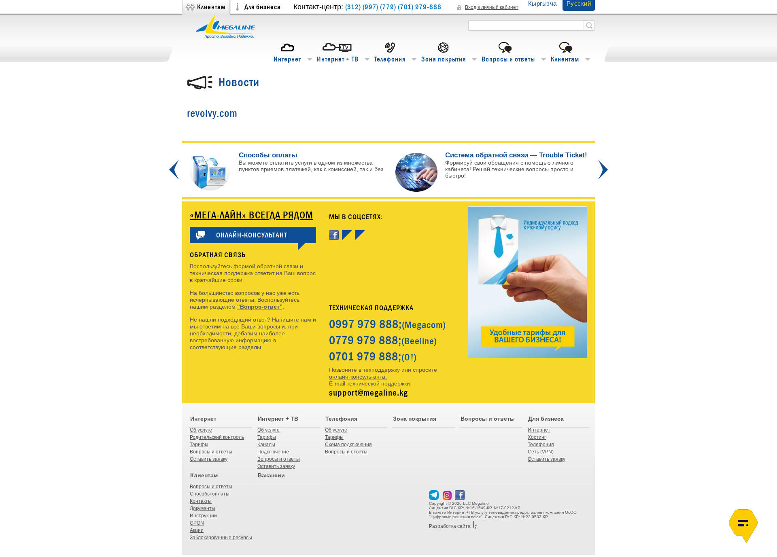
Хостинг (537, 437)
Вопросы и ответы (508, 59)
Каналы (266, 444)
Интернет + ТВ (338, 59)
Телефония (389, 59)
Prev (174, 169)
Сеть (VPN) (541, 452)
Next (603, 169)
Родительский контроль (217, 437)
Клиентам (211, 7)
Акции (197, 530)
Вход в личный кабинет (491, 7)
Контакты (201, 501)
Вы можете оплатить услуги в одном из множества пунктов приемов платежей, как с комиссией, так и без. (312, 162)
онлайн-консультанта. (358, 376)
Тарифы (199, 444)
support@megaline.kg (368, 392)
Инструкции (203, 516)
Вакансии (271, 475)
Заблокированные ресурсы (221, 537)
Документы (202, 508)
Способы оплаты (209, 494)
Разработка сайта (450, 526)
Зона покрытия (443, 59)
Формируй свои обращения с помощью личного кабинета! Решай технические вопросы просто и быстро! (509, 169)
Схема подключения (348, 444)
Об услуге (201, 430)
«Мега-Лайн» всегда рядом (251, 215)
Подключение (273, 452)
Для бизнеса (262, 7)
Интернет (287, 59)
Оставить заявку (208, 459)
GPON (197, 523)
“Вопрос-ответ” (259, 306)
